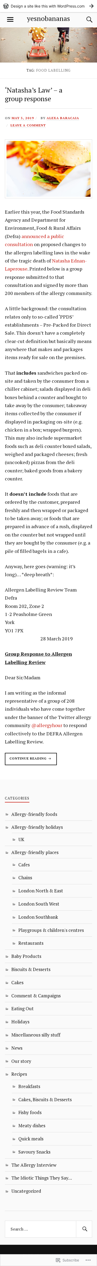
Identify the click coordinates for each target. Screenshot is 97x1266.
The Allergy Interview (33, 1165)
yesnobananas (48, 18)
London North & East (40, 891)
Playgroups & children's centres (51, 930)
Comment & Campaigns (36, 996)
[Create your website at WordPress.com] (48, 6)
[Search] (84, 19)
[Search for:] (48, 1229)
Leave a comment (28, 125)
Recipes (19, 1074)
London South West (38, 904)
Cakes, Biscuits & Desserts (45, 1099)
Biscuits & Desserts (30, 969)
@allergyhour (46, 725)
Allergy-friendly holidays (37, 827)
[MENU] (10, 19)
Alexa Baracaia (63, 118)
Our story (21, 1061)
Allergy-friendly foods (34, 814)
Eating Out (22, 1008)
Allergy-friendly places (34, 852)
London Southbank (38, 917)
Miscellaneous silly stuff (35, 1035)
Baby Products (26, 956)
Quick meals (30, 1139)
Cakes (17, 982)
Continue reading (26, 760)
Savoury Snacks (34, 1152)
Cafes (24, 865)
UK (21, 839)
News (16, 1048)
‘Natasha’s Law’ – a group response (34, 94)
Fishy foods (29, 1112)
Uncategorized (26, 1191)
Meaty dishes (31, 1125)
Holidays (20, 1022)
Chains (25, 877)
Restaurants (30, 943)
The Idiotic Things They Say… (41, 1178)
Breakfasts (29, 1086)
